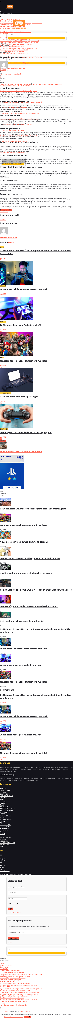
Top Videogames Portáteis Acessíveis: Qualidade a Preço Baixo (18, 91)
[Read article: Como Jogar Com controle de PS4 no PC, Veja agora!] (36, 416)
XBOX (1, 846)
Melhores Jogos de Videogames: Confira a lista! (23, 360)
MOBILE (2, 814)
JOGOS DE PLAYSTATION (7, 808)
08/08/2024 (3, 70)
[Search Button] (36, 63)
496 (1, 439)
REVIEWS (2, 834)
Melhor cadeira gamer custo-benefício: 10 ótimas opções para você (19, 43)
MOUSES (2, 817)
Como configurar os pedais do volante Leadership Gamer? (29, 606)
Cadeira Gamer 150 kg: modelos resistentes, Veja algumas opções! (19, 41)
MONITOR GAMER (5, 816)
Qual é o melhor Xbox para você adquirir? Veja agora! (26, 573)
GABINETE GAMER (5, 825)
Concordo (27, 1017)
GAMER (2, 799)
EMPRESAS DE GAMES (6, 796)
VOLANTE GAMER (5, 845)
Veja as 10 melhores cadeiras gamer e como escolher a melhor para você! (21, 989)
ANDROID (3, 286)
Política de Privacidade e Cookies (13, 1017)
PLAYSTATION (4, 830)
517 (1, 296)
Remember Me (14, 904)
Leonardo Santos (15, 68)
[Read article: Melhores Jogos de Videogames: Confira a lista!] (36, 344)
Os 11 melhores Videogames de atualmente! (13, 51)
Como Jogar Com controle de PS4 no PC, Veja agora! (26, 432)
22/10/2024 (3, 330)
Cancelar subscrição (6, 210)
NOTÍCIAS (3, 821)
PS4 (1, 832)
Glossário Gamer (5, 871)
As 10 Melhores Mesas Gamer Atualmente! (21, 451)
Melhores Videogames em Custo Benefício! (12, 978)
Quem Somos (4, 15)
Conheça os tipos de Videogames (10, 46)
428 (1, 403)
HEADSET (3, 801)
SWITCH (2, 865)
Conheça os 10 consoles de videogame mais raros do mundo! (30, 558)
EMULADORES (4, 798)
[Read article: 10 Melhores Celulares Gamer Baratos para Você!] (36, 273)
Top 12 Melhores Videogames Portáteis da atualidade (15, 32)
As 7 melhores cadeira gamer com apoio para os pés (15, 39)
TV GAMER (3, 839)
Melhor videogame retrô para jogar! (10, 74)
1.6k (1, 367)
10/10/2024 (3, 437)
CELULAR (3, 792)
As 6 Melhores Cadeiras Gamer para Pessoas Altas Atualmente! (18, 999)
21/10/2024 (3, 365)
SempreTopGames (25, 874)
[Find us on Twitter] (0, 2)
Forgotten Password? (14, 912)
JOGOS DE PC (4, 807)
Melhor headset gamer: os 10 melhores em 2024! (14, 152)
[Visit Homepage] (10, 9)
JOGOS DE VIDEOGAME (7, 810)
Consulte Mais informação (7, 775)
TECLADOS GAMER (5, 837)
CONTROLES (4, 429)
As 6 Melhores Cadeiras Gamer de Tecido (12, 130)
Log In (10, 942)
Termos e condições (6, 14)
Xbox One (3, 867)
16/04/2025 (3, 294)
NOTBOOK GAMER (5, 393)
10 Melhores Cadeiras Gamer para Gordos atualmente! (16, 996)
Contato (2, 12)
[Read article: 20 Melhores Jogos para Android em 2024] (36, 309)
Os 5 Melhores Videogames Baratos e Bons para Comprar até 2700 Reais (21, 974)
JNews (6, 874)
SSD (1, 836)
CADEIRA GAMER (5, 790)
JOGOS (2, 247)
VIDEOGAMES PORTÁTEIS (7, 80)
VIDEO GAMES (4, 17)
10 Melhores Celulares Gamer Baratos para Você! (24, 289)
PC (1, 823)
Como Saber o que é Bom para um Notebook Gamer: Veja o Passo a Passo (36, 589)
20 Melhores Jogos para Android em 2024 (20, 325)
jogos (1, 855)
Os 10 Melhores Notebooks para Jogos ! (19, 396)
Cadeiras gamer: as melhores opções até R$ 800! (14, 1001)
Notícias (2, 860)
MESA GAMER (4, 812)
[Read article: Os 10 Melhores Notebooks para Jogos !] (36, 380)
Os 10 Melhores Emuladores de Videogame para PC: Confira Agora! (33, 508)
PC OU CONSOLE (5, 826)
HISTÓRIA (3, 803)
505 (1, 331)
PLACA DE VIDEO (5, 828)
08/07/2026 (3, 258)
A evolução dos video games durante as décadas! (24, 541)
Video (1, 869)
